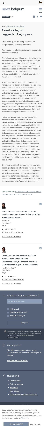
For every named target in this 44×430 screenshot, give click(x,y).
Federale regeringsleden (18, 312)
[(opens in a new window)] (36, 16)
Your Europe (14, 391)
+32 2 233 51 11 (10, 276)
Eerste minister (15, 381)
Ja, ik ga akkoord (16, 424)
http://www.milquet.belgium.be (12, 232)
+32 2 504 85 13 (10, 229)
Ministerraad (14, 309)
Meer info (25, 418)
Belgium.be (14, 388)
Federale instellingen (17, 315)
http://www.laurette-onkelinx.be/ (13, 279)
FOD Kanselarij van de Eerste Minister (23, 394)
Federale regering (16, 384)
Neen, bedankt (35, 424)
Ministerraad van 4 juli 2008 (15, 26)
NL (3, 3)
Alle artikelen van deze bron (11, 237)
